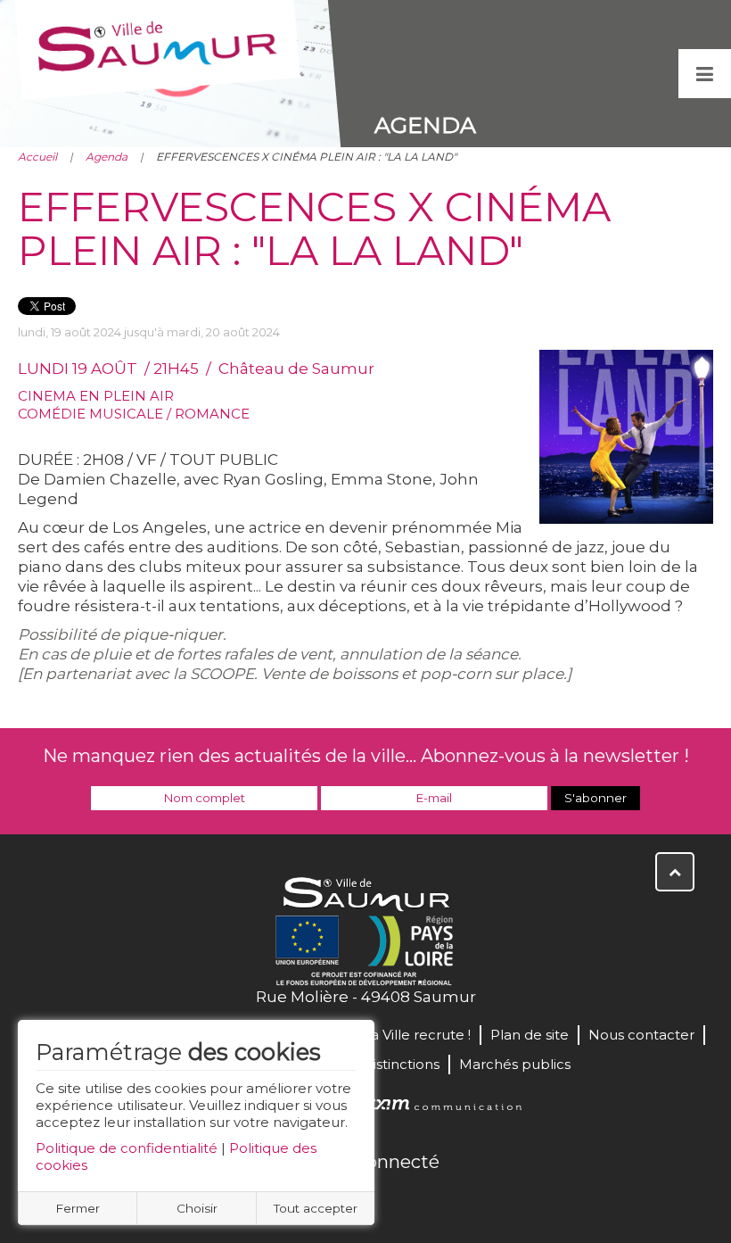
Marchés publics (515, 1064)
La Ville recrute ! (417, 1034)
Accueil (37, 156)
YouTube (385, 1200)
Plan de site (529, 1034)
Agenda (106, 156)
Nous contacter (641, 1034)
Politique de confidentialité (127, 1147)
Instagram (424, 1200)
